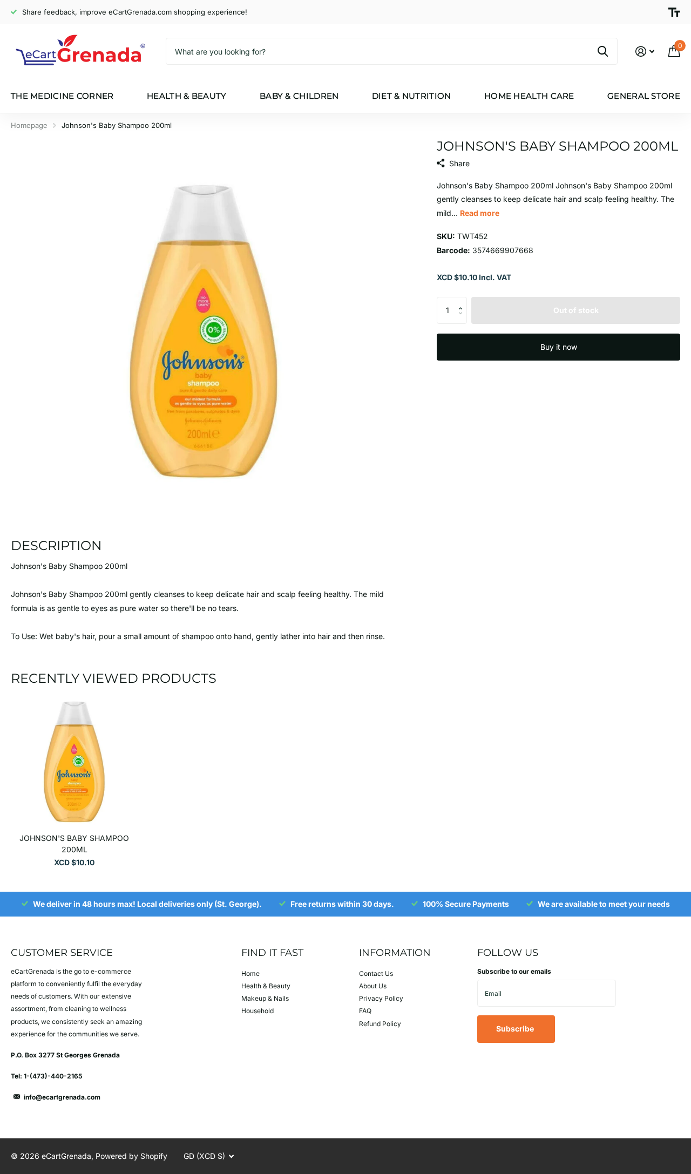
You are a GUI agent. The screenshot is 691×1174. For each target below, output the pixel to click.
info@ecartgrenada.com (62, 1097)
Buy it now (558, 346)
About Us (373, 986)
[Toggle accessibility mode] (674, 12)
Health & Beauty (187, 96)
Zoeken (603, 51)
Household (257, 1011)
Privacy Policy (381, 998)
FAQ (365, 1011)
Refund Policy (380, 1024)
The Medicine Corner (62, 96)
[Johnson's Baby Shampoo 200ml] (74, 761)
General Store (643, 96)
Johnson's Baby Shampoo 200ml (74, 843)
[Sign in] (645, 51)
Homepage (29, 125)
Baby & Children (299, 96)
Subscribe (516, 1028)
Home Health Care (529, 96)
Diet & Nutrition (411, 96)
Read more (479, 213)
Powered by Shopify (131, 1156)
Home (250, 973)
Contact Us (376, 973)
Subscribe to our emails (514, 971)
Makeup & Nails (265, 998)
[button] (462, 300)
